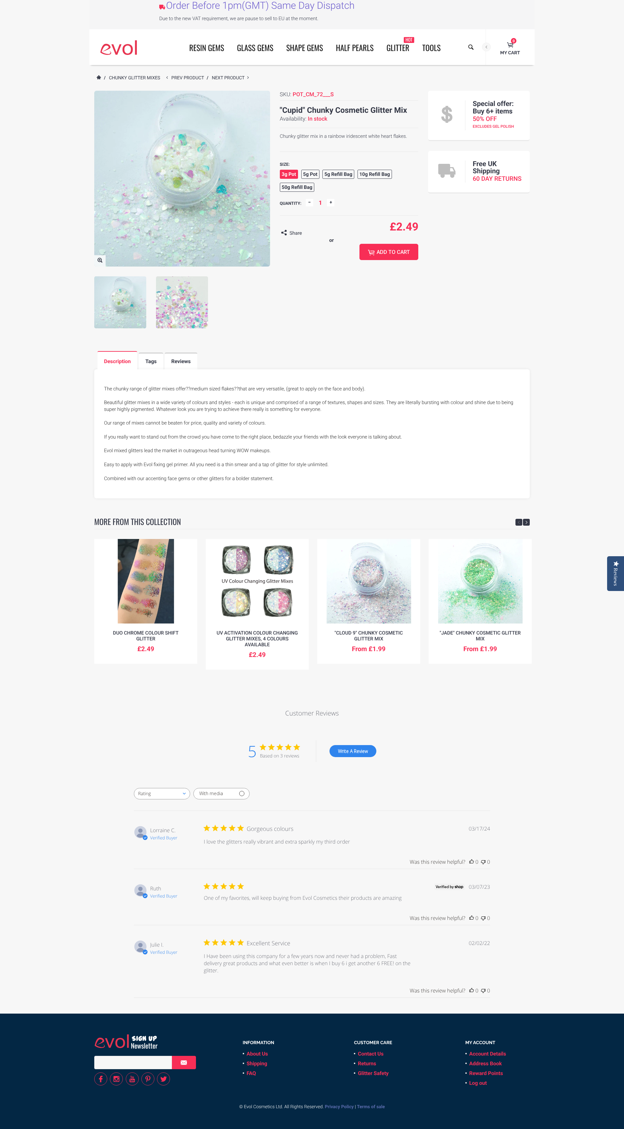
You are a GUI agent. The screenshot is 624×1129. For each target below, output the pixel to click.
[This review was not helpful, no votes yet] (483, 861)
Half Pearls (355, 47)
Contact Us (371, 1054)
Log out (478, 1083)
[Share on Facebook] (308, 233)
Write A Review (353, 751)
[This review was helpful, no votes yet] (471, 861)
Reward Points (486, 1073)
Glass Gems (255, 47)
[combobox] (162, 793)
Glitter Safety (373, 1073)
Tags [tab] (151, 361)
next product (229, 78)
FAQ (251, 1073)
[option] (120, 302)
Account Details (487, 1054)
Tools (431, 47)
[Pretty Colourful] (118, 47)
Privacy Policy (339, 1106)
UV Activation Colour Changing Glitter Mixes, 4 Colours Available (257, 639)
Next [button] (526, 522)
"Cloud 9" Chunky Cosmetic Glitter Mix (368, 636)
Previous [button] (518, 522)
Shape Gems (304, 47)
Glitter (399, 44)
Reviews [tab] (181, 361)
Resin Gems (206, 47)
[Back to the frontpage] (98, 78)
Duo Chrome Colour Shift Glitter (146, 636)
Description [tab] (117, 361)
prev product (189, 78)
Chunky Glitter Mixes (134, 78)
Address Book (485, 1063)
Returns (367, 1063)
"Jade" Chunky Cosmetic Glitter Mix (480, 636)
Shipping (257, 1063)
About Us (257, 1054)
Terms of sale (371, 1106)
